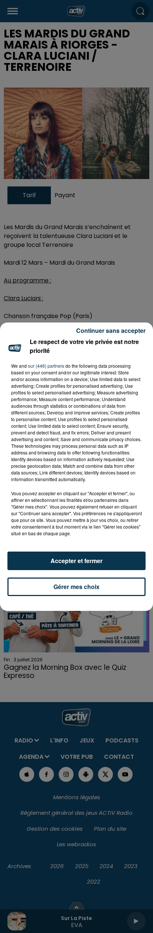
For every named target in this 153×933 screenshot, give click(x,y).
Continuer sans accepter (111, 330)
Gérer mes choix (76, 586)
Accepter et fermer (76, 560)
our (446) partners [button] (46, 366)
